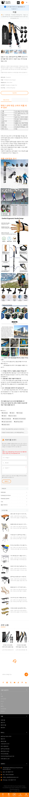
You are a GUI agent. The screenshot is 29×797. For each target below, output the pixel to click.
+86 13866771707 (9, 772)
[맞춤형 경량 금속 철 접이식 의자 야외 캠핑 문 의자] (5, 527)
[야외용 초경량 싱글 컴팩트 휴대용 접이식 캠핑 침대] (5, 611)
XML (19, 791)
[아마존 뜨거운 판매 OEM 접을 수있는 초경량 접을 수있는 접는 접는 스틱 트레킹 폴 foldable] (21, 637)
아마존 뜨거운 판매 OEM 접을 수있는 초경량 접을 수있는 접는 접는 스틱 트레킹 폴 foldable (21, 646)
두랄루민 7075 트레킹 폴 (19, 418)
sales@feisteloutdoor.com (12, 777)
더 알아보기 (14, 9)
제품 (2, 696)
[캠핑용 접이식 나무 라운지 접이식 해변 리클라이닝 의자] (5, 590)
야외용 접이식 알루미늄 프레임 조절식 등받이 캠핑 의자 (18, 534)
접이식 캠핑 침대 (4, 746)
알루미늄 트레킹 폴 (5, 748)
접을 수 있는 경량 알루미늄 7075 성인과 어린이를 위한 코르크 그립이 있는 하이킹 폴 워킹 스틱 (14, 452)
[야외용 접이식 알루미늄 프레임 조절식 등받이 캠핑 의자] (5, 538)
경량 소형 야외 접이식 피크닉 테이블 (18, 513)
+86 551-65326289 (9, 774)
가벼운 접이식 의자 (5, 743)
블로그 (2, 706)
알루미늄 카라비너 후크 (6, 736)
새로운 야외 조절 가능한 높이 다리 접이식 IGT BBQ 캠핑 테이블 (18, 566)
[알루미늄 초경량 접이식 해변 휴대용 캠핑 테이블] (5, 580)
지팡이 (12, 413)
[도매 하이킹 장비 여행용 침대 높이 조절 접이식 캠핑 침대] (5, 600)
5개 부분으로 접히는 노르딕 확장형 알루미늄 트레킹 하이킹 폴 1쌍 (15, 432)
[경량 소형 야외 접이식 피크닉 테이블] (5, 517)
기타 (2, 501)
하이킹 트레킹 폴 (4, 753)
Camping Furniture (6, 495)
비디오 (2, 701)
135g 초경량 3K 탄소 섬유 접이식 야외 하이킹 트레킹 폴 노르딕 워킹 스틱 (15, 429)
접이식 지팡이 (13, 415)
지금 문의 (14, 93)
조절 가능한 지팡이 (7, 421)
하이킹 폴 (20, 413)
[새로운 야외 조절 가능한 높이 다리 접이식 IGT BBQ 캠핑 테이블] (5, 569)
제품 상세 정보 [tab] (6, 100)
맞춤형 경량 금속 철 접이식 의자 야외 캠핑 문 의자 (18, 524)
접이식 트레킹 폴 (7, 418)
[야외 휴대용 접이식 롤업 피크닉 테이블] (5, 559)
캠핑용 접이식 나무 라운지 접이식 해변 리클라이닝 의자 (18, 587)
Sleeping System (5, 498)
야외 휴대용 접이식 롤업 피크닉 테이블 (18, 555)
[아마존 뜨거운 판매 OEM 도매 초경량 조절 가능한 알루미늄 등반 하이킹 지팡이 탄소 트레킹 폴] (8, 637)
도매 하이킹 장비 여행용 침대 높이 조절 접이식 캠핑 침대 (18, 597)
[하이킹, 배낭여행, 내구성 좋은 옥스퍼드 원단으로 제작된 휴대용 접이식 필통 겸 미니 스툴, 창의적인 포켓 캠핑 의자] (5, 548)
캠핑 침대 (3, 727)
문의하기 (3, 711)
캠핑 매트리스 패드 (5, 751)
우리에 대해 (3, 708)
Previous (0, 641)
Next (28, 641)
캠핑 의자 (3, 722)
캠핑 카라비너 (4, 505)
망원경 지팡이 (6, 424)
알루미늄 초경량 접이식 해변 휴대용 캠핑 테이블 (18, 576)
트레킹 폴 (7, 14)
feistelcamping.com (15, 789)
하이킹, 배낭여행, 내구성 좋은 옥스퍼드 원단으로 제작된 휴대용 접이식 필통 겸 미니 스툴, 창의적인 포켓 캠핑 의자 (18, 545)
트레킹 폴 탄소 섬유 (5, 758)
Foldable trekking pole (17, 14)
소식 (2, 703)
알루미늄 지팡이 (19, 421)
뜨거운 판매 (3, 698)
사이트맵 (15, 791)
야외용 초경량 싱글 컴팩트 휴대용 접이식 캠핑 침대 (18, 608)
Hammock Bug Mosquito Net (7, 756)
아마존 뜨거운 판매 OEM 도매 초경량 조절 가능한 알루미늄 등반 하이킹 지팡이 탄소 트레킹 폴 (8, 646)
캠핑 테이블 (3, 725)
